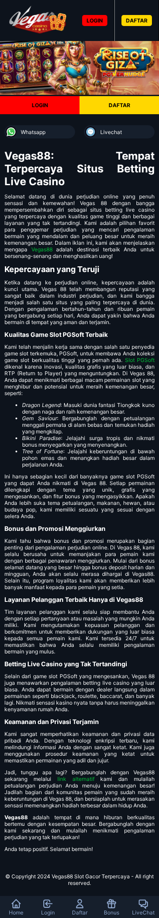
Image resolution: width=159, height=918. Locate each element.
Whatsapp (33, 132)
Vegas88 (42, 249)
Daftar (79, 912)
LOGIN (95, 20)
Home (16, 912)
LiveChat (143, 912)
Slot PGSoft (140, 360)
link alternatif (76, 779)
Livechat (111, 132)
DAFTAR (137, 20)
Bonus (111, 912)
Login (48, 912)
